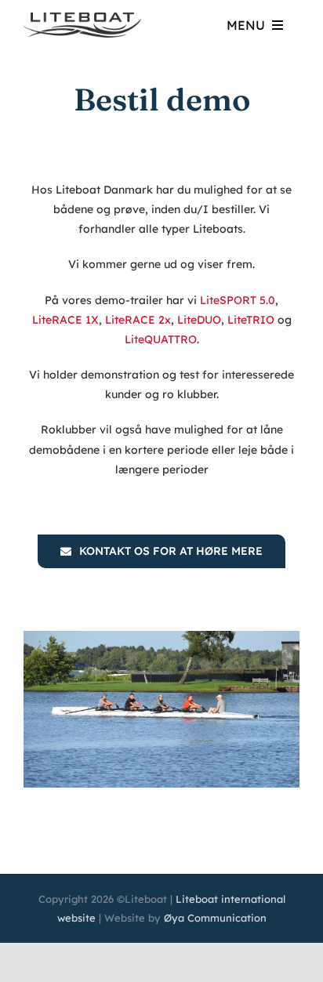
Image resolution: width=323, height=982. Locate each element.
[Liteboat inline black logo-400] (82, 18)
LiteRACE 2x (138, 320)
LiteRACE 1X (65, 320)
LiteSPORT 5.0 (237, 300)
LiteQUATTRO (161, 339)
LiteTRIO (250, 320)
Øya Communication (215, 917)
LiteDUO (199, 320)
